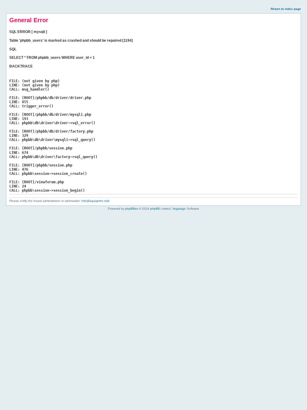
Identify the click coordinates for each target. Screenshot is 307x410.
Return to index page (286, 8)
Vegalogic (179, 208)
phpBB (155, 208)
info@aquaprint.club (95, 200)
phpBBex (131, 208)
